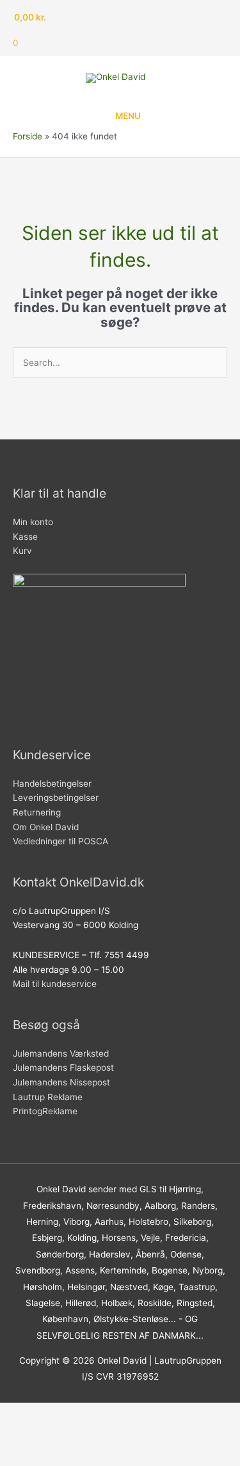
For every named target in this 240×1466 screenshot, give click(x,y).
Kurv (22, 551)
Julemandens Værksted (61, 1053)
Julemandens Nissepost (61, 1082)
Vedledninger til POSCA (60, 841)
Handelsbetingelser (52, 783)
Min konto (33, 522)
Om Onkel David (47, 827)
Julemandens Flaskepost (63, 1067)
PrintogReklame (45, 1111)
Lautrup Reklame (49, 1097)
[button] (27, 1434)
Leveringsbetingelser (56, 797)
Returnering (37, 812)
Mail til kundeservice (55, 984)
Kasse (25, 537)
